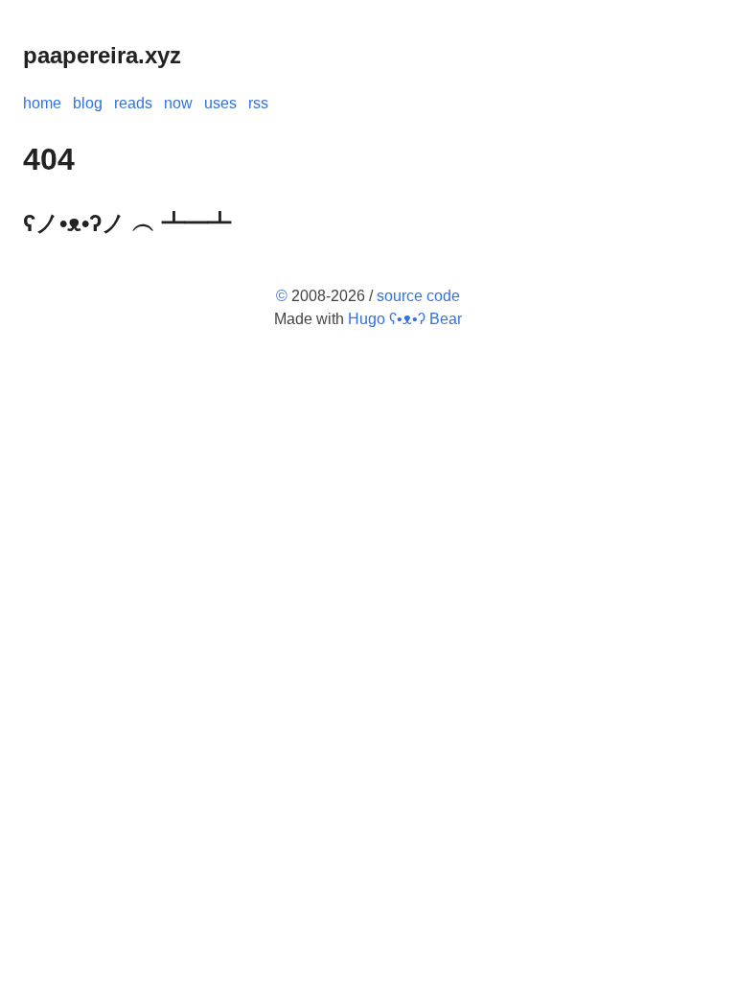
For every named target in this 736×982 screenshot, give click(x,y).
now (178, 103)
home (42, 103)
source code (418, 296)
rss (258, 103)
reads (133, 103)
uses (220, 103)
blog (88, 103)
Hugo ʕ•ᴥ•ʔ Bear (405, 319)
